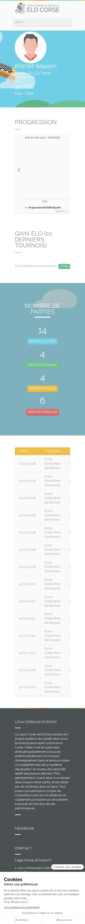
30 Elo (64, 266)
